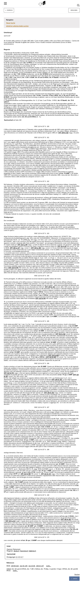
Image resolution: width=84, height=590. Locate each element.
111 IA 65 (31, 566)
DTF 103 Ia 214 (10, 521)
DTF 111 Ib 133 (46, 474)
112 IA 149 (23, 566)
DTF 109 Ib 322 (63, 133)
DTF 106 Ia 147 (15, 248)
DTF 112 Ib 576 (9, 373)
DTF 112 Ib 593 (41, 298)
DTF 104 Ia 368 (36, 248)
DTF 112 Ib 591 (13, 268)
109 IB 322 (15, 566)
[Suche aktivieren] (78, 5)
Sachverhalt (11, 554)
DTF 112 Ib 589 (26, 474)
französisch (24, 551)
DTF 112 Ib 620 (51, 357)
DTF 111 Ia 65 (62, 246)
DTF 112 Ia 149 (22, 245)
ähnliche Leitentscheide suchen (17, 26)
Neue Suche (10, 23)
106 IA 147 (40, 566)
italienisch (32, 551)
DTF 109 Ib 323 (50, 287)
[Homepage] (42, 3)
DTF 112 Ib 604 (54, 355)
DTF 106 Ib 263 (49, 393)
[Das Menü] (5, 3)
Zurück (75, 578)
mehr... (48, 566)
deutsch (16, 551)
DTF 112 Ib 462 (60, 334)
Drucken (74, 10)
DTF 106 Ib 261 (66, 519)
